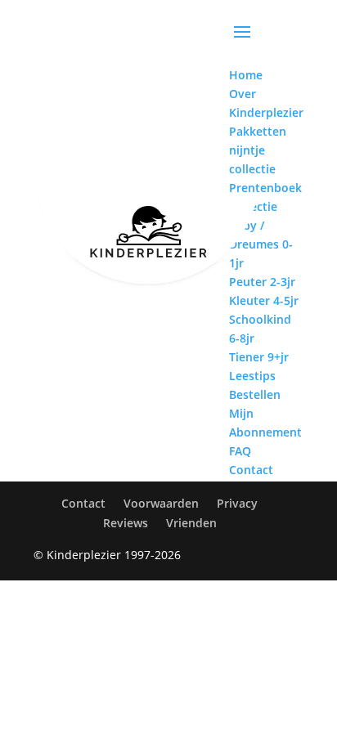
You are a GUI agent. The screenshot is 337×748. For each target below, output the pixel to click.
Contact (83, 503)
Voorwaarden (161, 503)
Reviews (125, 523)
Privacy (237, 503)
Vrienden (191, 523)
